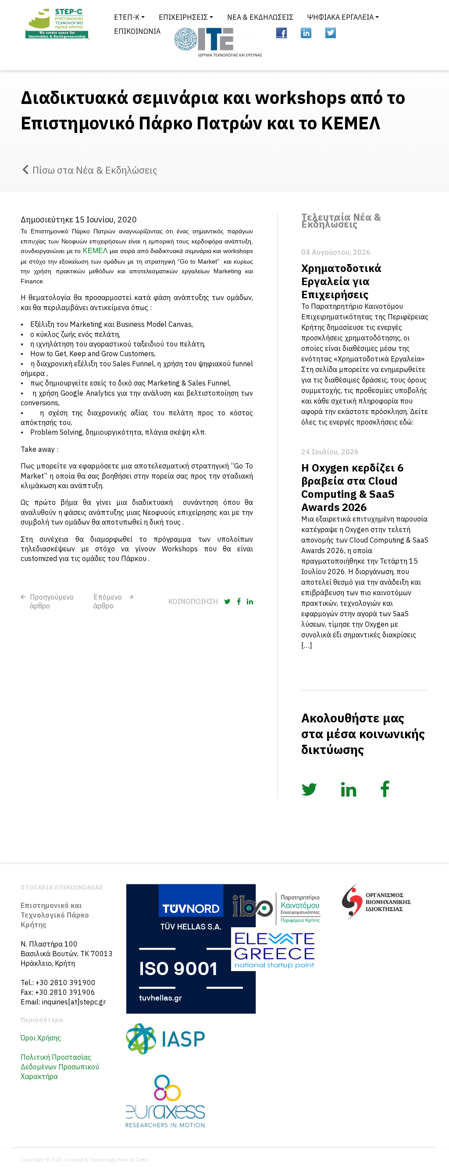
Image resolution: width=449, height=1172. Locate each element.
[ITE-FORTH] (218, 42)
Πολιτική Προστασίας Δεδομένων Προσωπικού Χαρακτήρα (60, 1067)
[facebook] (281, 33)
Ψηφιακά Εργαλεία (340, 17)
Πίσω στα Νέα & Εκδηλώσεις (94, 170)
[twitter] (330, 33)
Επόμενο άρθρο (107, 601)
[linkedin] (306, 33)
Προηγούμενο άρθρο (52, 601)
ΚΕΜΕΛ (95, 250)
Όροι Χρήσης (41, 1037)
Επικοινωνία (137, 31)
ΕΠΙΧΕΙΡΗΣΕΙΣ (183, 17)
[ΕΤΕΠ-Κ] (57, 35)
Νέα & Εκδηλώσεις (260, 17)
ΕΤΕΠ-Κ (126, 17)
